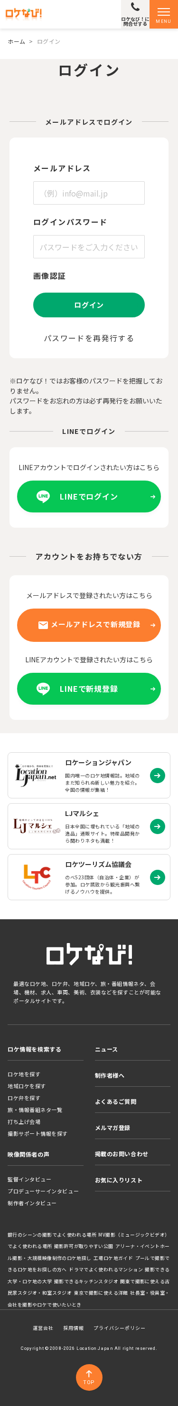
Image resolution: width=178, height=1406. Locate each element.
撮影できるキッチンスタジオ (86, 1281)
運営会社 (43, 1327)
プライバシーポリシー (120, 1327)
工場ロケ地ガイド (113, 1258)
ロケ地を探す (24, 1074)
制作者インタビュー (32, 1203)
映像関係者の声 (28, 1154)
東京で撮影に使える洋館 (101, 1292)
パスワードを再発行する (89, 338)
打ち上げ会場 (24, 1121)
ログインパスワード (70, 221)
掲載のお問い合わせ (122, 1154)
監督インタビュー (29, 1179)
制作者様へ (110, 1075)
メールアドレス (62, 168)
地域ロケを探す (27, 1086)
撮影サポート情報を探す (38, 1133)
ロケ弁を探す (24, 1097)
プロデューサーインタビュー (43, 1191)
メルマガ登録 (113, 1127)
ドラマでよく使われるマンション (106, 1269)
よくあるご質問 (116, 1101)
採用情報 (73, 1327)
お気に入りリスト (119, 1180)
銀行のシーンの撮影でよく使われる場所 (52, 1234)
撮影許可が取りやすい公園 (83, 1246)
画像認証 (49, 275)
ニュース (106, 1049)
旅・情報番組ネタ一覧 (35, 1109)
